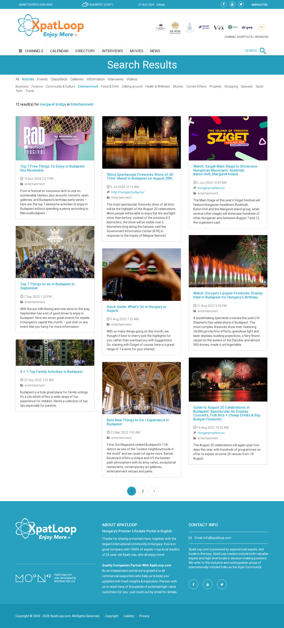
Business (22, 86)
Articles (28, 79)
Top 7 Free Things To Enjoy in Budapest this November (52, 168)
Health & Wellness (157, 86)
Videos (131, 79)
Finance (37, 86)
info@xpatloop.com (217, 538)
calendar (59, 51)
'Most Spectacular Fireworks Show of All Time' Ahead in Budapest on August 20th (140, 176)
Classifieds (59, 79)
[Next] (154, 491)
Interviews (116, 79)
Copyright (111, 616)
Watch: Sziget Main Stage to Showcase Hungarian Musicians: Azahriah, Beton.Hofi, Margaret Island (225, 170)
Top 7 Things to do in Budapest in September (47, 286)
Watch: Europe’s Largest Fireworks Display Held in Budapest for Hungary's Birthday (228, 295)
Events (42, 79)
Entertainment (88, 86)
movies (136, 51)
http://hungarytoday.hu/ (128, 192)
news (155, 51)
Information (96, 79)
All (17, 79)
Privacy (144, 616)
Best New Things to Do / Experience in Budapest (138, 422)
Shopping (231, 86)
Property (215, 86)
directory (85, 51)
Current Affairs (196, 86)
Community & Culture (60, 86)
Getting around (132, 86)
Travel (29, 91)
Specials (247, 86)
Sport (259, 86)
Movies (178, 86)
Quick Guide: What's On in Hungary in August (136, 309)
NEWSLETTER (259, 4)
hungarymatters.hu (211, 188)
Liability (129, 616)
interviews (112, 51)
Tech (19, 91)
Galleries (77, 79)
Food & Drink (110, 86)
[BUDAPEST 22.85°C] (99, 8)
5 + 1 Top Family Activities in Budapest (51, 372)
